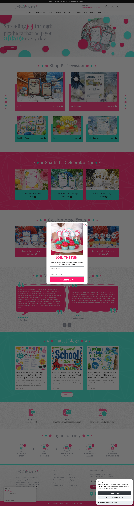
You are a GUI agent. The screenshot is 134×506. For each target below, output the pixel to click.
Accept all (114, 493)
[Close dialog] (85, 224)
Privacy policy (101, 502)
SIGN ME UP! (67, 279)
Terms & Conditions (111, 502)
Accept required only (114, 497)
